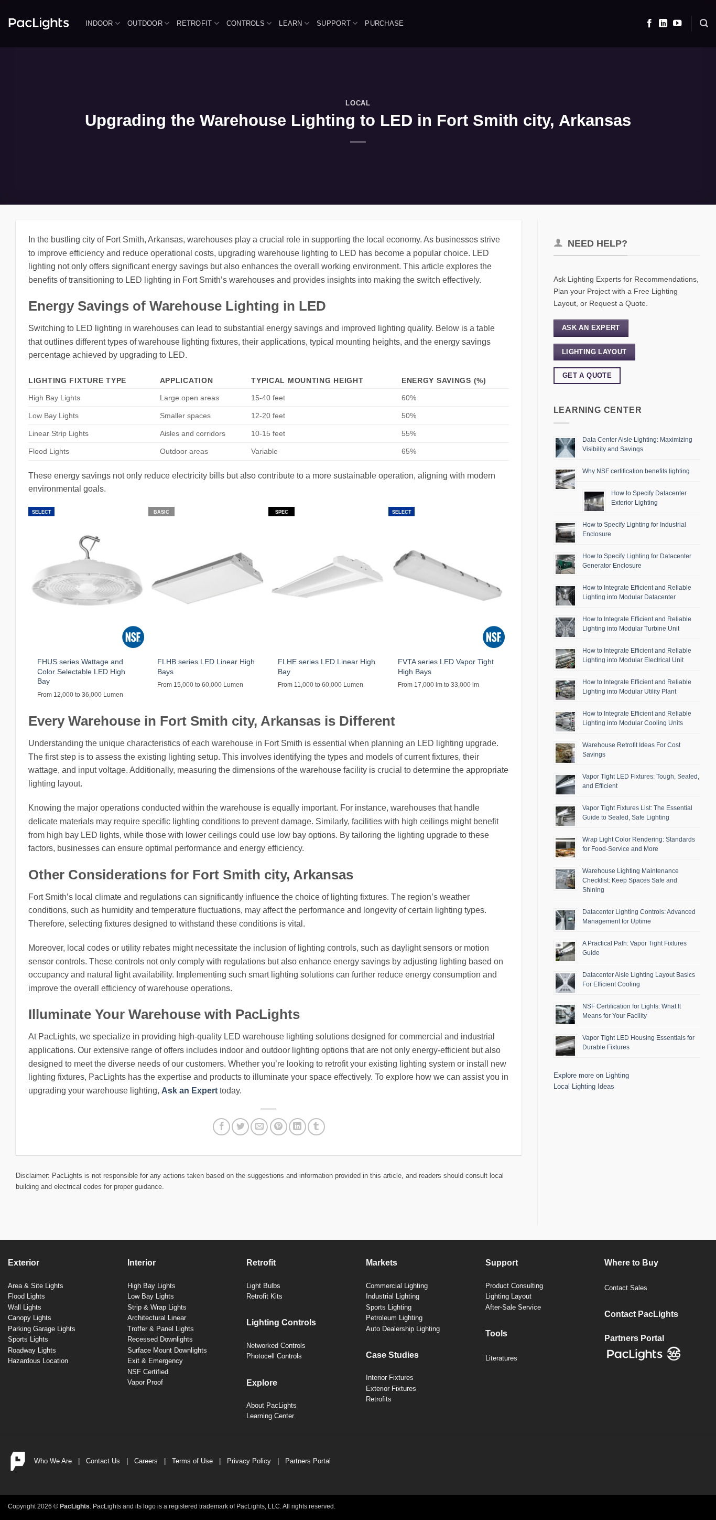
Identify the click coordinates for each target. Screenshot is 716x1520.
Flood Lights (26, 1296)
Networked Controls (276, 1345)
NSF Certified (147, 1372)
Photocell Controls (274, 1356)
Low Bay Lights (150, 1296)
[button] (704, 23)
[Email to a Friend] (259, 1126)
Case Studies (392, 1355)
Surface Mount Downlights (167, 1350)
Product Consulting (514, 1286)
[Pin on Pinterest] (278, 1126)
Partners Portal (308, 1461)
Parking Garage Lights (41, 1329)
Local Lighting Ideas (584, 1086)
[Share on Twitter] (240, 1126)
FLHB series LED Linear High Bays (206, 666)
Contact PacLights (641, 1314)
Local (357, 103)
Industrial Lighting (392, 1296)
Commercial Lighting (397, 1286)
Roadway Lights (32, 1350)
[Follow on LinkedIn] (663, 23)
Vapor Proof (145, 1382)
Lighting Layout (508, 1296)
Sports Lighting (388, 1307)
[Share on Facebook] (221, 1126)
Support (334, 23)
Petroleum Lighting (394, 1318)
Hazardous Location (38, 1361)
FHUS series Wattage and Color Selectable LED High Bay (81, 671)
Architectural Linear (156, 1318)
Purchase (384, 23)
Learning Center (270, 1416)
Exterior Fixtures (391, 1389)
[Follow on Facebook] (649, 23)
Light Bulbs (263, 1286)
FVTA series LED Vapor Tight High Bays (446, 666)
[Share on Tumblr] (316, 1126)
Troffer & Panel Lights (160, 1329)
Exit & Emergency (155, 1361)
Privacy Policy (249, 1461)
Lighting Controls (281, 1322)
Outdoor (144, 23)
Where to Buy (631, 1262)
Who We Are (53, 1461)
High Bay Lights (151, 1286)
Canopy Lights (29, 1318)
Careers (146, 1461)
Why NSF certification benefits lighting (636, 471)
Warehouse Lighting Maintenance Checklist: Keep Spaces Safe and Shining (630, 880)
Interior (141, 1262)
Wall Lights (24, 1307)
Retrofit (194, 23)
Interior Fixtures (390, 1377)
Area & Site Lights (35, 1286)
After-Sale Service (513, 1307)
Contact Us (103, 1461)
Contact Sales (625, 1288)
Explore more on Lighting (591, 1075)
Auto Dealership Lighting (403, 1329)
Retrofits (379, 1399)
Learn (290, 23)
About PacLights (271, 1405)
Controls (245, 23)
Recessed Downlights (160, 1339)
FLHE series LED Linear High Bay (326, 666)
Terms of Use (192, 1461)
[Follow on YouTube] (677, 23)
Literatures (501, 1358)
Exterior (23, 1262)
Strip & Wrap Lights (157, 1307)
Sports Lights (28, 1339)
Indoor (99, 23)
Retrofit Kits (264, 1296)
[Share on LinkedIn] (297, 1126)
